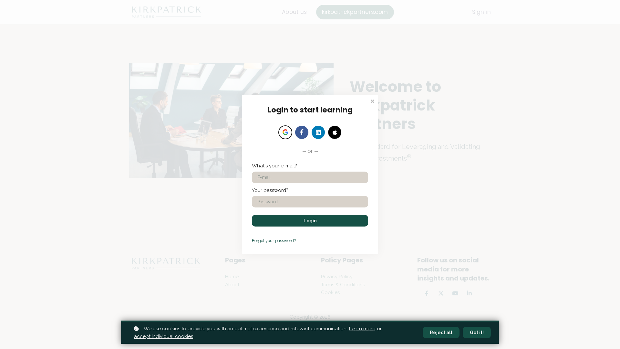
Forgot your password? (274, 240)
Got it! (477, 332)
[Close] (372, 100)
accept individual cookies (163, 336)
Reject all (441, 332)
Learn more (362, 329)
